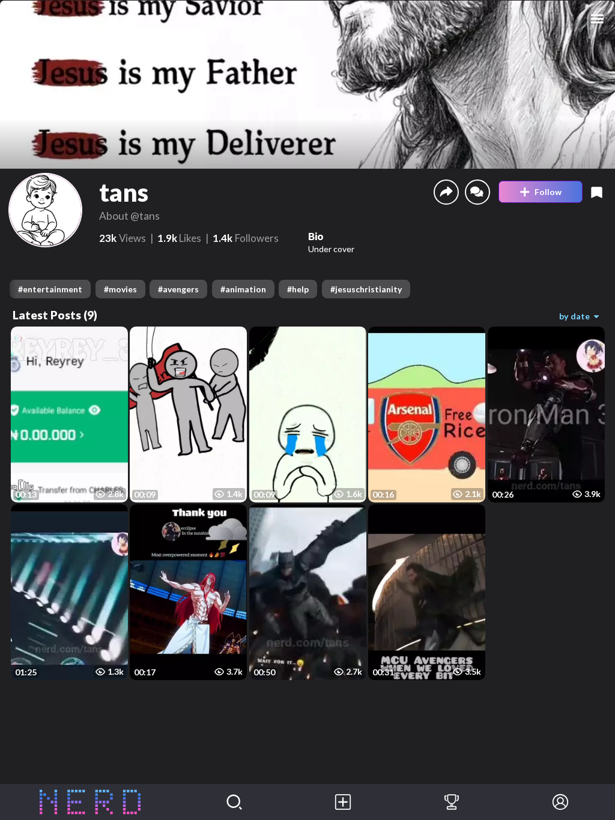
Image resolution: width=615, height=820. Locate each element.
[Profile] (560, 802)
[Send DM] (477, 192)
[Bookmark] (597, 191)
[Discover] (234, 802)
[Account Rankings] (452, 802)
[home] (90, 802)
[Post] (343, 802)
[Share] (446, 192)
